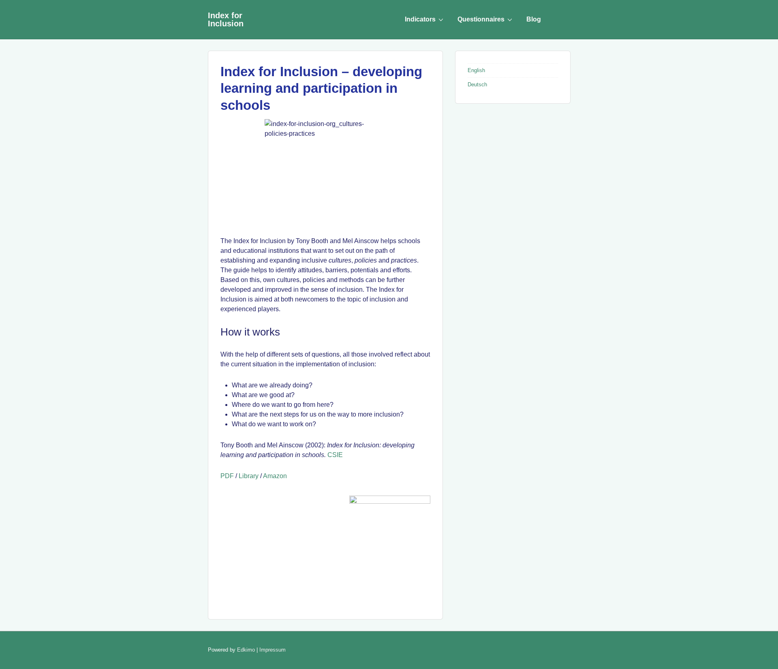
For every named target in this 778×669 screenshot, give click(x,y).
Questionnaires (480, 19)
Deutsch (477, 84)
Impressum (272, 650)
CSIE (335, 454)
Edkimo (246, 650)
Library (249, 475)
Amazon (275, 475)
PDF (227, 475)
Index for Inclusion (226, 19)
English (476, 70)
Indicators (420, 19)
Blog (533, 19)
